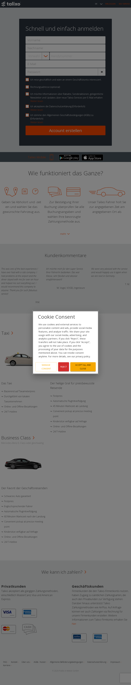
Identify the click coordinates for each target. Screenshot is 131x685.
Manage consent (46, 366)
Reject (63, 366)
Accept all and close (83, 366)
